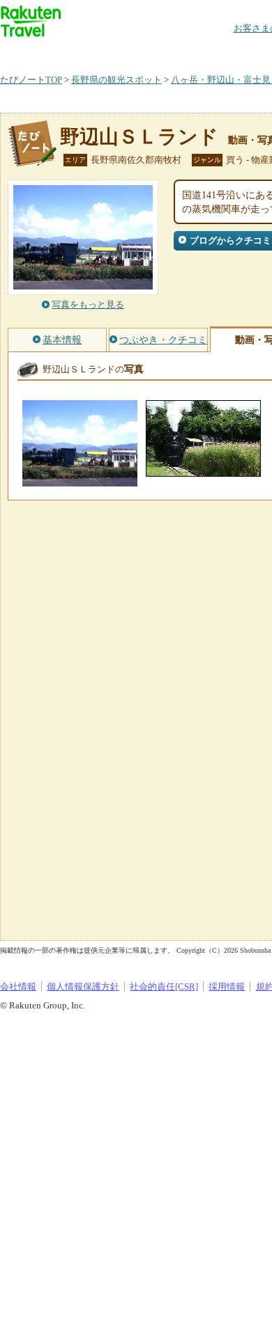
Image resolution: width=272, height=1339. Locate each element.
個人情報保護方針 (83, 986)
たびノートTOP (31, 79)
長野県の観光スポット (116, 79)
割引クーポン (220, 52)
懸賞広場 (163, 52)
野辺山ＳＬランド (139, 137)
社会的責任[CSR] (164, 986)
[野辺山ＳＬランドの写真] (79, 480)
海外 (106, 52)
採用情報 (227, 986)
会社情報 (18, 986)
